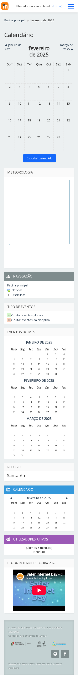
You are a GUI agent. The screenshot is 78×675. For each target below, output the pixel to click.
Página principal (17, 285)
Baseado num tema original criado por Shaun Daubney (35, 663)
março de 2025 (39, 419)
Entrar (57, 6)
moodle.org (13, 667)
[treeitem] (39, 285)
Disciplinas (18, 295)
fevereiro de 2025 (42, 20)
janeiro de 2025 (39, 342)
